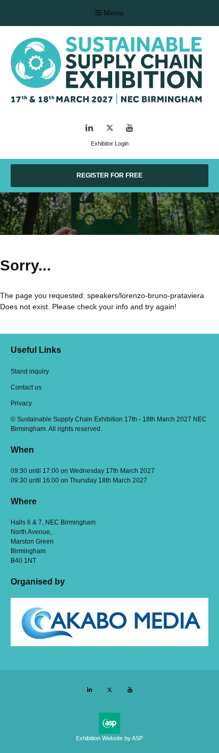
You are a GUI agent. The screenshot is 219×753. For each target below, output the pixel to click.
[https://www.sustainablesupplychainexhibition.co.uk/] (109, 106)
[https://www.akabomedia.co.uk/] (109, 644)
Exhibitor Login (110, 143)
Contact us (26, 387)
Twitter (109, 128)
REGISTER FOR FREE (109, 175)
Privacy (21, 403)
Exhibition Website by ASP (109, 738)
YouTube (130, 128)
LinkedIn (89, 128)
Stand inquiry (30, 371)
